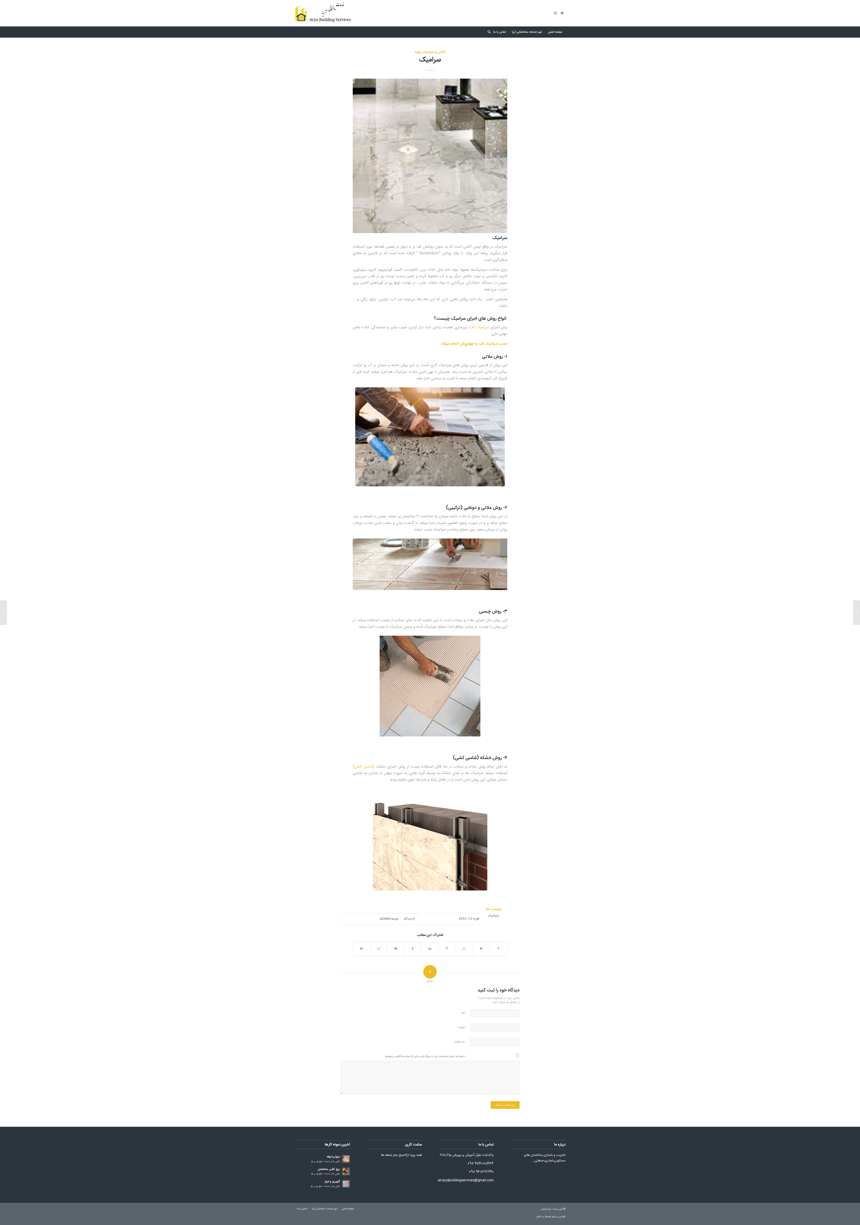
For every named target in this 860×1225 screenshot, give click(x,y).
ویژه (418, 52)
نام (462, 1012)
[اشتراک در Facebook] (498, 949)
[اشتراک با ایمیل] (361, 949)
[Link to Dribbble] (555, 13)
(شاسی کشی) (364, 767)
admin (385, 919)
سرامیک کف (479, 327)
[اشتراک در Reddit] (378, 949)
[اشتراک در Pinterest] (447, 949)
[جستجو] (487, 32)
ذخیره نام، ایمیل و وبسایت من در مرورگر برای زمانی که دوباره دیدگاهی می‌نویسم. (425, 1056)
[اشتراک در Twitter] (481, 949)
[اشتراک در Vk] (395, 949)
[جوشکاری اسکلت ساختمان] (856, 612)
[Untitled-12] (430, 156)
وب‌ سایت (460, 1042)
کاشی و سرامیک (434, 52)
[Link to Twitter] (562, 13)
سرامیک (430, 59)
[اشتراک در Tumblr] (412, 949)
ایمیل (461, 1027)
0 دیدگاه (409, 919)
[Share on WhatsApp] (464, 949)
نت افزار (540, 1217)
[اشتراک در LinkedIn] (429, 949)
